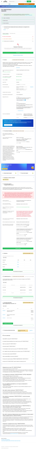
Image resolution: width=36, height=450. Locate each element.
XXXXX (18, 264)
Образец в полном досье (8, 269)
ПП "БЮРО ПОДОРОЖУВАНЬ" (5, 439)
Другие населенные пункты (14, 433)
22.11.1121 (4, 310)
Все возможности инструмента (18, 271)
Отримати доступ (6, 179)
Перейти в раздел (18, 248)
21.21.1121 (4, 314)
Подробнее (31, 253)
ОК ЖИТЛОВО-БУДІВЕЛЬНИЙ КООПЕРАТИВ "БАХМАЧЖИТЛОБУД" (10, 440)
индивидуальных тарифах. (30, 6)
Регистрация (18, 52)
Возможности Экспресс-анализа (18, 55)
